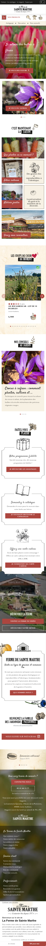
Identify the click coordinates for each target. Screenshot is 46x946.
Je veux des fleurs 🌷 (19, 70)
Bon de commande (10, 870)
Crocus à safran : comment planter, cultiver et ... (23, 390)
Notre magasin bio (10, 845)
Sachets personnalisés (12, 895)
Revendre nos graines (11, 889)
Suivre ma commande (11, 861)
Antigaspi (9, 23)
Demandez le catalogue (12, 867)
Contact (3, 2)
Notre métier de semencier (14, 839)
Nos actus (22, 23)
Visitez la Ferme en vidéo (23, 621)
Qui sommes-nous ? (23, 692)
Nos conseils (35, 23)
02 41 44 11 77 (23, 788)
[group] (23, 757)
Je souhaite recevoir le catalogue (23, 516)
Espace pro (28, 2)
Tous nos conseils (10, 873)
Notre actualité (9, 848)
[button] (11, 17)
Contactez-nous (23, 782)
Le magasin (20, 2)
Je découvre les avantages (23, 469)
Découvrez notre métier (23, 628)
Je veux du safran (18, 108)
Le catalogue (11, 2)
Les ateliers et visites (11, 842)
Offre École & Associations (13, 892)
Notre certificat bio (10, 886)
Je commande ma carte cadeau (23, 565)
